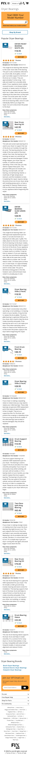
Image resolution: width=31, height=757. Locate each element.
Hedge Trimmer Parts (10, 737)
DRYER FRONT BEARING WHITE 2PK (21, 46)
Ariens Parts (19, 707)
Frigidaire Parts (12, 712)
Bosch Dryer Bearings (11, 666)
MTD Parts (15, 718)
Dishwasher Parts (10, 727)
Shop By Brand (15, 32)
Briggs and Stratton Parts (11, 709)
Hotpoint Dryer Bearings (12, 670)
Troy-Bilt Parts (19, 720)
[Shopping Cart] (27, 3)
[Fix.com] (3, 3)
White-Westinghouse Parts (15, 724)
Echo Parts (22, 709)
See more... (7, 116)
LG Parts (20, 716)
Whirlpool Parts (15, 722)
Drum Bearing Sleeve (20, 616)
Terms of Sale (21, 753)
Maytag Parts (6, 718)
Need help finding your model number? (15, 25)
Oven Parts (15, 731)
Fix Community (7, 704)
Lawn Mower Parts (9, 735)
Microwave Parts (10, 733)
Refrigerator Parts (11, 729)
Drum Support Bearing (21, 440)
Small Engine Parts (21, 735)
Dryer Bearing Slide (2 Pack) (20, 290)
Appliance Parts (20, 733)
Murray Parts (23, 718)
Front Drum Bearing (20, 348)
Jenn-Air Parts (20, 714)
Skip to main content (15, 9)
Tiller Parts (15, 740)
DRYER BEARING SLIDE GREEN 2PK (20, 210)
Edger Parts (21, 737)
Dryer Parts (21, 729)
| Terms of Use (10, 753)
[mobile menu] (8, 3)
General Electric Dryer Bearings (15, 668)
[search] (20, 3)
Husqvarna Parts (10, 714)
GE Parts (20, 712)
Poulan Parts (10, 720)
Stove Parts (7, 731)
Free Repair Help (7, 697)
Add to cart (21, 57)
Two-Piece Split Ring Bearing (19, 505)
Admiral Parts (10, 707)
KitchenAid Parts (11, 716)
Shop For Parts (7, 700)
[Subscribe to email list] (24, 687)
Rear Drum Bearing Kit (19, 123)
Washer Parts (20, 727)
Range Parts (23, 731)
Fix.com (4, 694)
